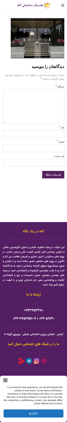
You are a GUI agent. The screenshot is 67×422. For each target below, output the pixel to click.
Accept (33, 413)
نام (61, 127)
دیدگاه (59, 86)
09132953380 (33, 310)
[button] (5, 380)
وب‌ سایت (59, 155)
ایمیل (60, 141)
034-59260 (46, 318)
